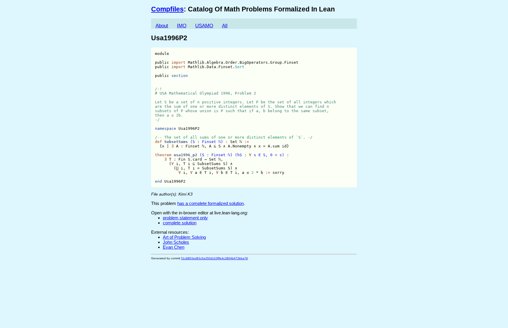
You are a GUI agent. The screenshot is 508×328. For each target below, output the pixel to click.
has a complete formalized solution (210, 203)
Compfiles (167, 9)
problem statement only (185, 217)
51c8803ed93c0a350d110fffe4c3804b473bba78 (214, 258)
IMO (181, 25)
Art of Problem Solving (184, 237)
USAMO (204, 25)
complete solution (179, 222)
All (225, 25)
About (162, 25)
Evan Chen (173, 247)
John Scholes (176, 242)
